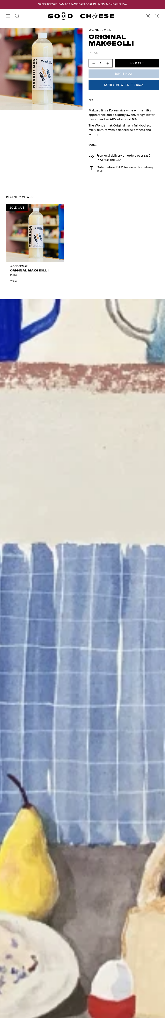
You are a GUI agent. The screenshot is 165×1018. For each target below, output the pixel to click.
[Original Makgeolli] (35, 233)
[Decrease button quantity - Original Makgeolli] (93, 63)
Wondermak (100, 30)
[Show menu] (8, 15)
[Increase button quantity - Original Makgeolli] (108, 63)
